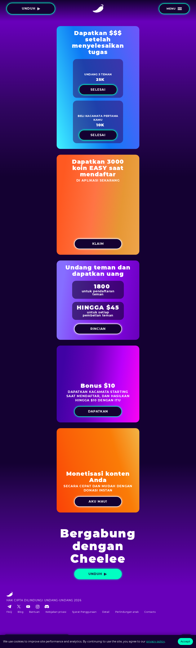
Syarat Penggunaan (84, 611)
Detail (105, 611)
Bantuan (34, 611)
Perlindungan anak (127, 611)
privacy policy (155, 641)
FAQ (9, 611)
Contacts (150, 611)
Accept (185, 641)
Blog (20, 611)
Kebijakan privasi (56, 611)
